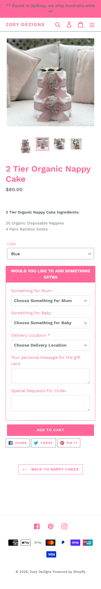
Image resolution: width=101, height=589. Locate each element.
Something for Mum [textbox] (31, 290)
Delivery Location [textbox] (30, 335)
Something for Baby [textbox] (31, 312)
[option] (25, 146)
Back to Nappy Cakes (54, 469)
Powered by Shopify (69, 572)
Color (11, 244)
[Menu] (92, 24)
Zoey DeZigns (25, 24)
